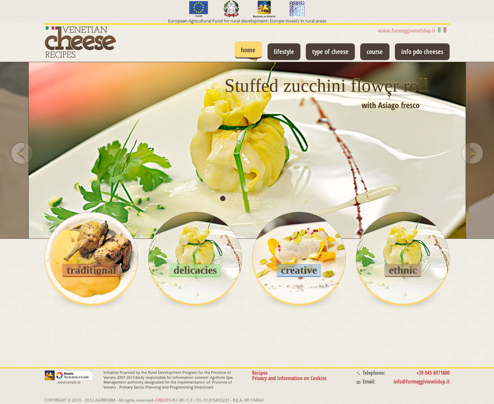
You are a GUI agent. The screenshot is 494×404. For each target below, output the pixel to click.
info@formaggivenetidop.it (422, 381)
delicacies (195, 270)
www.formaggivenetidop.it (408, 30)
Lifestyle (284, 51)
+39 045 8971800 (433, 372)
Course (375, 51)
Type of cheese (330, 51)
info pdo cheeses (422, 51)
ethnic (403, 270)
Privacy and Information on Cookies (289, 378)
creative (299, 270)
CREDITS (163, 400)
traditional (91, 270)
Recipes (259, 372)
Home (248, 49)
